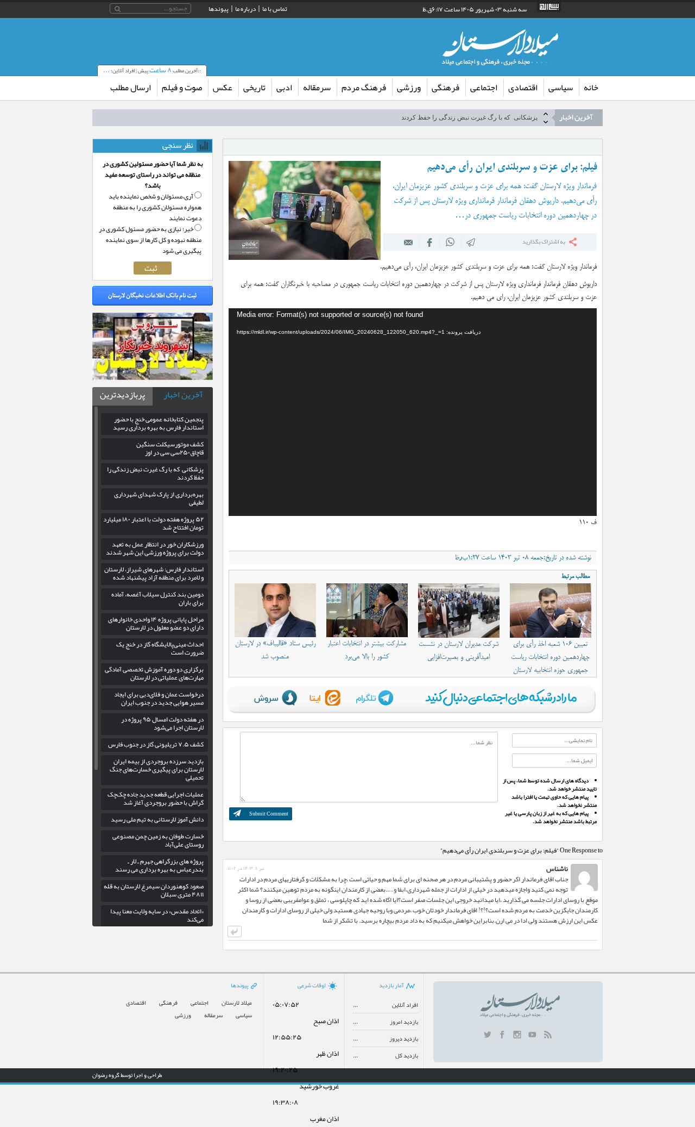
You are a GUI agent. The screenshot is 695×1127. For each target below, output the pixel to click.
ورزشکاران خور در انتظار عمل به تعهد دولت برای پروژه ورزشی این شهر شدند (155, 548)
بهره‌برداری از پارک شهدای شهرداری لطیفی (159, 498)
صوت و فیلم (182, 87)
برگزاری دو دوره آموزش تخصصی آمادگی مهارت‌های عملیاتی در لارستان (154, 673)
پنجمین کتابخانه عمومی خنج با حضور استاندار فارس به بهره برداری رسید (158, 423)
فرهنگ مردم (364, 87)
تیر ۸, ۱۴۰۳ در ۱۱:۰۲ (246, 868)
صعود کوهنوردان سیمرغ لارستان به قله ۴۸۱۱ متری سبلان (154, 890)
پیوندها (218, 8)
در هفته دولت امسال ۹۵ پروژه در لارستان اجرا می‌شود (162, 723)
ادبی (284, 87)
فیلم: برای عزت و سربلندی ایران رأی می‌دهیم (512, 167)
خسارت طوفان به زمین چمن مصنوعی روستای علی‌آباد (158, 840)
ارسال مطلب (130, 87)
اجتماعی (483, 87)
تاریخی (254, 87)
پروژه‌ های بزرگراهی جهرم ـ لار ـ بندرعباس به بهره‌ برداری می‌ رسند (159, 865)
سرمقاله (317, 87)
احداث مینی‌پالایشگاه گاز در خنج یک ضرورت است (160, 648)
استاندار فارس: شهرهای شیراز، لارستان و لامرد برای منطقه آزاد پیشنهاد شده (154, 573)
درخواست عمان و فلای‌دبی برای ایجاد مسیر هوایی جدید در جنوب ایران (159, 698)
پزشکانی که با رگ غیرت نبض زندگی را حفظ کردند (469, 117)
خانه (591, 87)
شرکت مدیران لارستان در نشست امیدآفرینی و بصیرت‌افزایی (458, 651)
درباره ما (245, 8)
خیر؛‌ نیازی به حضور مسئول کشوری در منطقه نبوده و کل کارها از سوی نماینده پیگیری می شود (150, 239)
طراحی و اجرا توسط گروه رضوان (127, 1075)
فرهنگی (445, 87)
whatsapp (450, 242)
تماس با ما (274, 8)
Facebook (429, 242)
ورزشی (409, 87)
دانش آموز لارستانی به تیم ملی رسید (157, 819)
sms (471, 242)
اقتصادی (523, 87)
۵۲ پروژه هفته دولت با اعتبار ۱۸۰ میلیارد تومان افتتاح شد (153, 523)
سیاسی (560, 87)
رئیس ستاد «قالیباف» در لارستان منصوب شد (275, 650)
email (409, 242)
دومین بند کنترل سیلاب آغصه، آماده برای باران (157, 598)
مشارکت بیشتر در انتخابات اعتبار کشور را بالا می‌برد (366, 650)
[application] (413, 412)
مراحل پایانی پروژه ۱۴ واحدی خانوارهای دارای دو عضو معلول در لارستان (156, 623)
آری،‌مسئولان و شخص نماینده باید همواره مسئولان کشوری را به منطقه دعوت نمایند (155, 207)
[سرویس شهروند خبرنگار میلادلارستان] (152, 377)
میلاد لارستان (237, 1003)
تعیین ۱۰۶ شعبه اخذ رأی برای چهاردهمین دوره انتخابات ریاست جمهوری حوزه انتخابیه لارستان (550, 657)
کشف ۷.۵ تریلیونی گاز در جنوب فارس (156, 744)
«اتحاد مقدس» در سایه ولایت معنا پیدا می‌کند (157, 915)
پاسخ (235, 931)
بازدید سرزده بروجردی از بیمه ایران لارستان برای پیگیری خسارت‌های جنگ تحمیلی (157, 769)
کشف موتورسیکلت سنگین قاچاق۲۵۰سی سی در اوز (170, 448)
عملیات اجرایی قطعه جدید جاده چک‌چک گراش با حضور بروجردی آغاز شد (156, 798)
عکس (222, 87)
